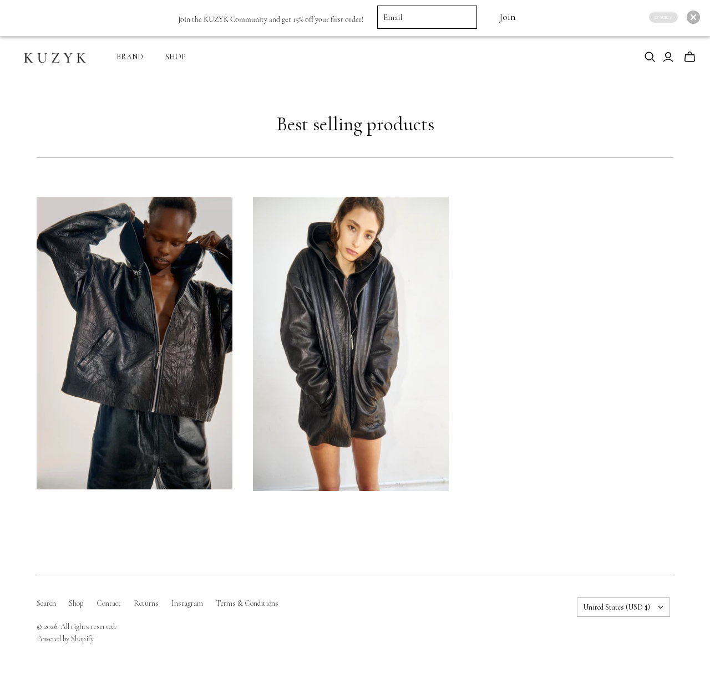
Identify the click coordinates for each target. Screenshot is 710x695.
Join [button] (507, 17)
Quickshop (84, 509)
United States (616, 607)
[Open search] (650, 57)
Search (46, 603)
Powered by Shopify (65, 638)
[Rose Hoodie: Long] (351, 344)
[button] (693, 17)
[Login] (668, 57)
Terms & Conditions (247, 603)
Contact (109, 603)
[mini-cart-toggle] (690, 57)
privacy (663, 17)
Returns (146, 603)
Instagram (187, 603)
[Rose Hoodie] (134, 343)
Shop (76, 603)
